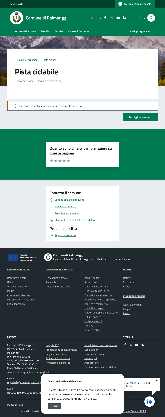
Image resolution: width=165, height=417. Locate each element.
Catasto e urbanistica (96, 286)
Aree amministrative (18, 295)
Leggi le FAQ (52, 345)
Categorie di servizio (59, 269)
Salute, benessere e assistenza (101, 312)
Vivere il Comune (134, 296)
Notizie (127, 278)
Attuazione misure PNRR (59, 363)
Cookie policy (91, 350)
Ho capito (54, 406)
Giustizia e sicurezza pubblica (100, 299)
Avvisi (126, 286)
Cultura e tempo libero (96, 291)
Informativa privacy (95, 354)
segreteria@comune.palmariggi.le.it (26, 382)
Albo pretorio (91, 363)
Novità (127, 269)
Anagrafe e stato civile (58, 286)
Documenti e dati (16, 278)
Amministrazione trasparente (100, 345)
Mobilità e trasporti (94, 308)
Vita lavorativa (92, 330)
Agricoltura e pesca (56, 278)
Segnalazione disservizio (59, 354)
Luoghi (127, 309)
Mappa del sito (15, 405)
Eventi (126, 313)
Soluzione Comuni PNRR (133, 411)
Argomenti (33, 60)
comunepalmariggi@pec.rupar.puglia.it (28, 372)
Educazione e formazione (98, 295)
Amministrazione (18, 269)
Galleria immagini (132, 305)
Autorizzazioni (92, 282)
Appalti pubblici (92, 278)
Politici (11, 291)
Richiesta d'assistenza (58, 358)
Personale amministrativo (21, 299)
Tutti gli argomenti (140, 117)
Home (20, 60)
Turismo (88, 325)
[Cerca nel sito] (151, 18)
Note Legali (90, 358)
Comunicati (129, 282)
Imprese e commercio (96, 304)
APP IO (133, 383)
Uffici (10, 282)
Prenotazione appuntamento (61, 350)
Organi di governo (17, 286)
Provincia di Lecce (18, 4)
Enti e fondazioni (16, 304)
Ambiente (51, 282)
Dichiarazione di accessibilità (100, 367)
